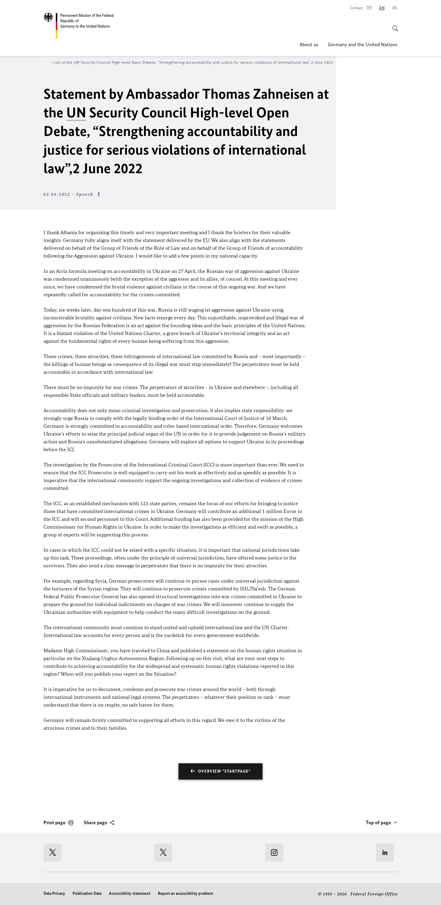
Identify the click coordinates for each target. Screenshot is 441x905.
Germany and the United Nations (363, 44)
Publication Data (87, 893)
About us (308, 44)
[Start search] (393, 25)
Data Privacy (54, 893)
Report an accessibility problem (185, 893)
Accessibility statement (129, 893)
